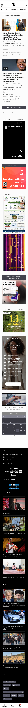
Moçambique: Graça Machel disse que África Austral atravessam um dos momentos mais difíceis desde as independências (13, 77)
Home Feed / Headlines (8, 96)
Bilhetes (14, 156)
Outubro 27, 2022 (15, 41)
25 (7, 430)
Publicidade (4, 706)
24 (3, 430)
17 (3, 427)
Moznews (7, 41)
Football (6, 695)
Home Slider (18, 96)
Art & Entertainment (9, 681)
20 (14, 427)
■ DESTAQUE (4, 9)
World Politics (6, 101)
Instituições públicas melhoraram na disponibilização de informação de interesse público (13, 577)
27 (14, 430)
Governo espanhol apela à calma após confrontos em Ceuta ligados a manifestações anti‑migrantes (12, 667)
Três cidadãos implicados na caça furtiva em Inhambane (14, 534)
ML (24, 706)
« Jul (13, 435)
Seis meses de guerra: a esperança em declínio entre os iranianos (12, 647)
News (17, 98)
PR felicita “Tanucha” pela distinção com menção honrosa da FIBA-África (12, 555)
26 (10, 430)
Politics (21, 54)
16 (24, 425)
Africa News (6, 54)
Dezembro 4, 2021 (16, 83)
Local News (6, 98)
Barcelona (7, 685)
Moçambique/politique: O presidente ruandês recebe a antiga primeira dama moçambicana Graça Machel (13, 36)
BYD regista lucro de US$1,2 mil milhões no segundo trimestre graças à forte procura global (13, 628)
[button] (12, 705)
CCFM (6, 688)
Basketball (16, 685)
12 (10, 425)
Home (11, 54)
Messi (21, 695)
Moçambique (12, 98)
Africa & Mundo (16, 52)
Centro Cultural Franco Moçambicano (13, 692)
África (6, 28)
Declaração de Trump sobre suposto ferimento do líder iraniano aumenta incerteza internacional (14, 605)
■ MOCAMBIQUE (14, 9)
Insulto (13, 695)
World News (7, 698)
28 (17, 430)
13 (14, 425)
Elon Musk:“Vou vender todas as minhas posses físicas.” (13, 512)
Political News (16, 54)
